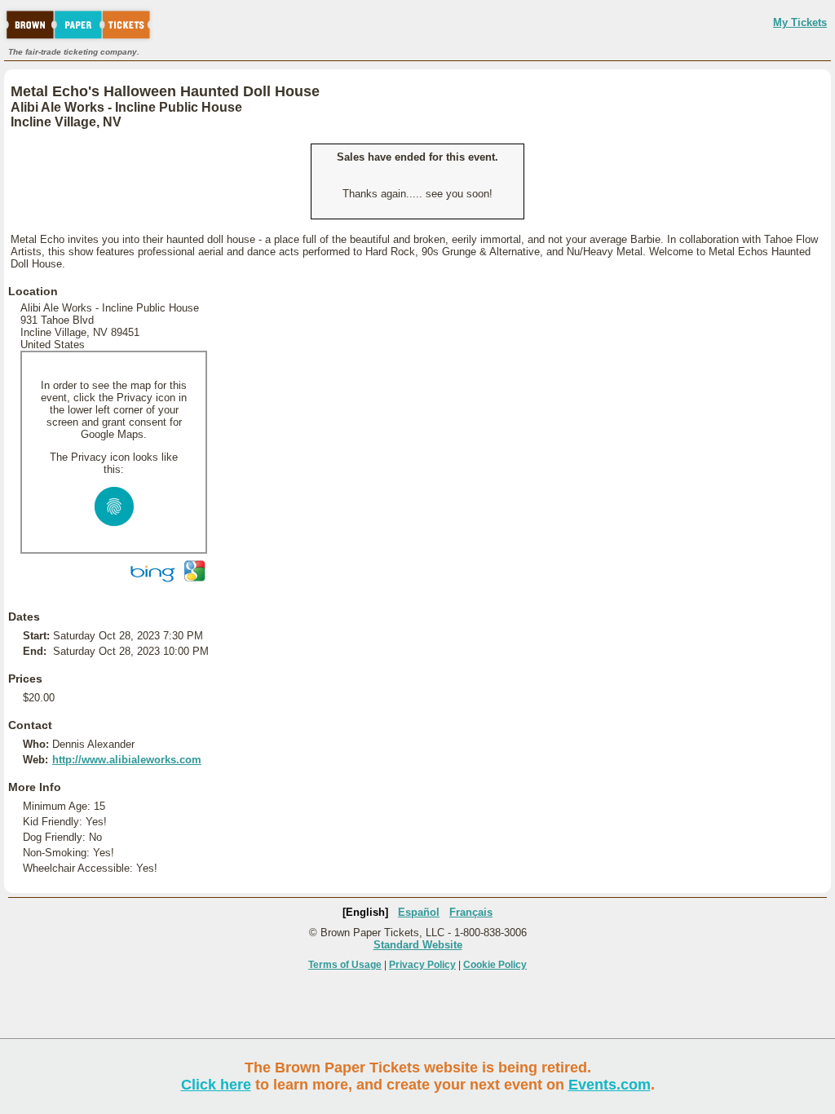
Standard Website (417, 945)
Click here (216, 1084)
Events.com (609, 1084)
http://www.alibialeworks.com (126, 760)
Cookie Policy (495, 964)
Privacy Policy (422, 964)
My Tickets (800, 22)
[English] (365, 912)
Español (419, 912)
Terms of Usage (345, 964)
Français (471, 912)
